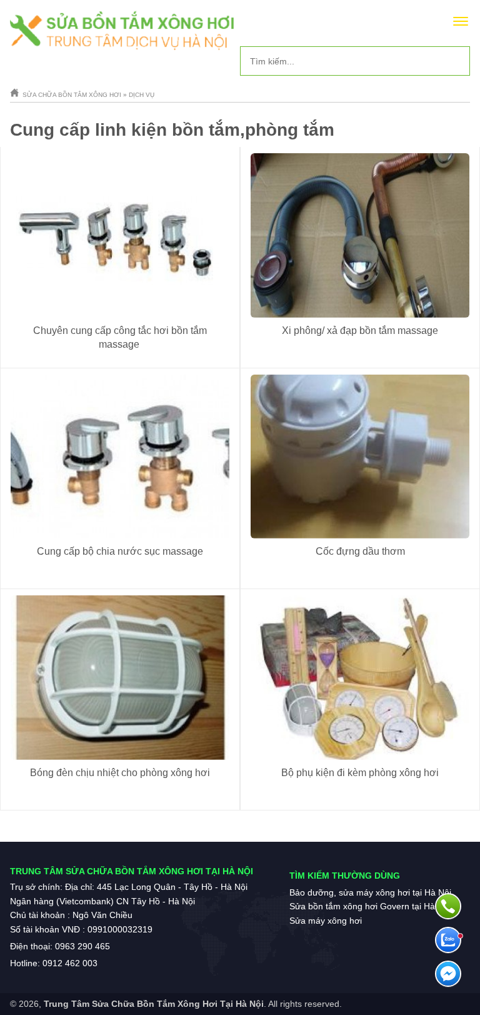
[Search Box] (456, 61)
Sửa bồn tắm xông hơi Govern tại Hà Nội (370, 906)
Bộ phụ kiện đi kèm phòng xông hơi (360, 772)
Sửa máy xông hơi (325, 921)
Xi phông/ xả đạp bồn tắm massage (360, 330)
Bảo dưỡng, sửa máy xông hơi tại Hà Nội (370, 892)
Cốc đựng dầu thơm (360, 551)
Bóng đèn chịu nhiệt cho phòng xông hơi (120, 772)
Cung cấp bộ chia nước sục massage (120, 551)
